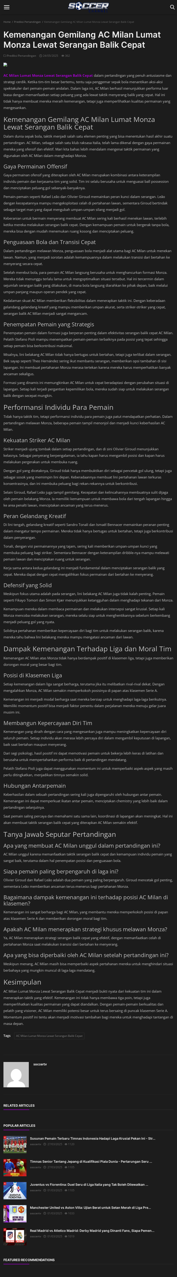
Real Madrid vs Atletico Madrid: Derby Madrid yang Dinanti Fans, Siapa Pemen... (92, 1231)
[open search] (171, 7)
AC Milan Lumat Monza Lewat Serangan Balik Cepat (49, 1036)
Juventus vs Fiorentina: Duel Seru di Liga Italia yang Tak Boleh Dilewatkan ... (89, 1184)
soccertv (40, 1064)
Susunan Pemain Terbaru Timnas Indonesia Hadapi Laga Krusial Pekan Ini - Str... (92, 1138)
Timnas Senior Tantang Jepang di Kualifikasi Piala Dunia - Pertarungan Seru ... (91, 1161)
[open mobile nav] (6, 7)
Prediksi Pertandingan (27, 22)
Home (7, 22)
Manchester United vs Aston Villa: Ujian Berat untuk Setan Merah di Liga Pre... (90, 1207)
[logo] (88, 7)
